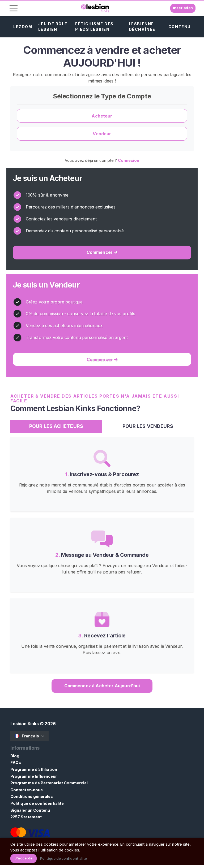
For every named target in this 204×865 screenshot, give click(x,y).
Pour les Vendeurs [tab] (147, 426)
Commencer (100, 252)
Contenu (179, 26)
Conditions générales (31, 796)
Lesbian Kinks (24, 723)
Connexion (128, 160)
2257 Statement (26, 817)
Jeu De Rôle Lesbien (52, 26)
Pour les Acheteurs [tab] (56, 426)
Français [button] (30, 736)
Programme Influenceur (33, 776)
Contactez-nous (26, 790)
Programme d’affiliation (33, 769)
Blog (14, 756)
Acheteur (102, 116)
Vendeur (102, 133)
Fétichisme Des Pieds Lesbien (94, 26)
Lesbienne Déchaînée (142, 26)
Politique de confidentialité (37, 803)
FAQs (15, 762)
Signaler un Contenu (30, 810)
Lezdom (22, 26)
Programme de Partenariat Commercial (49, 783)
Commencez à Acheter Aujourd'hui (102, 685)
